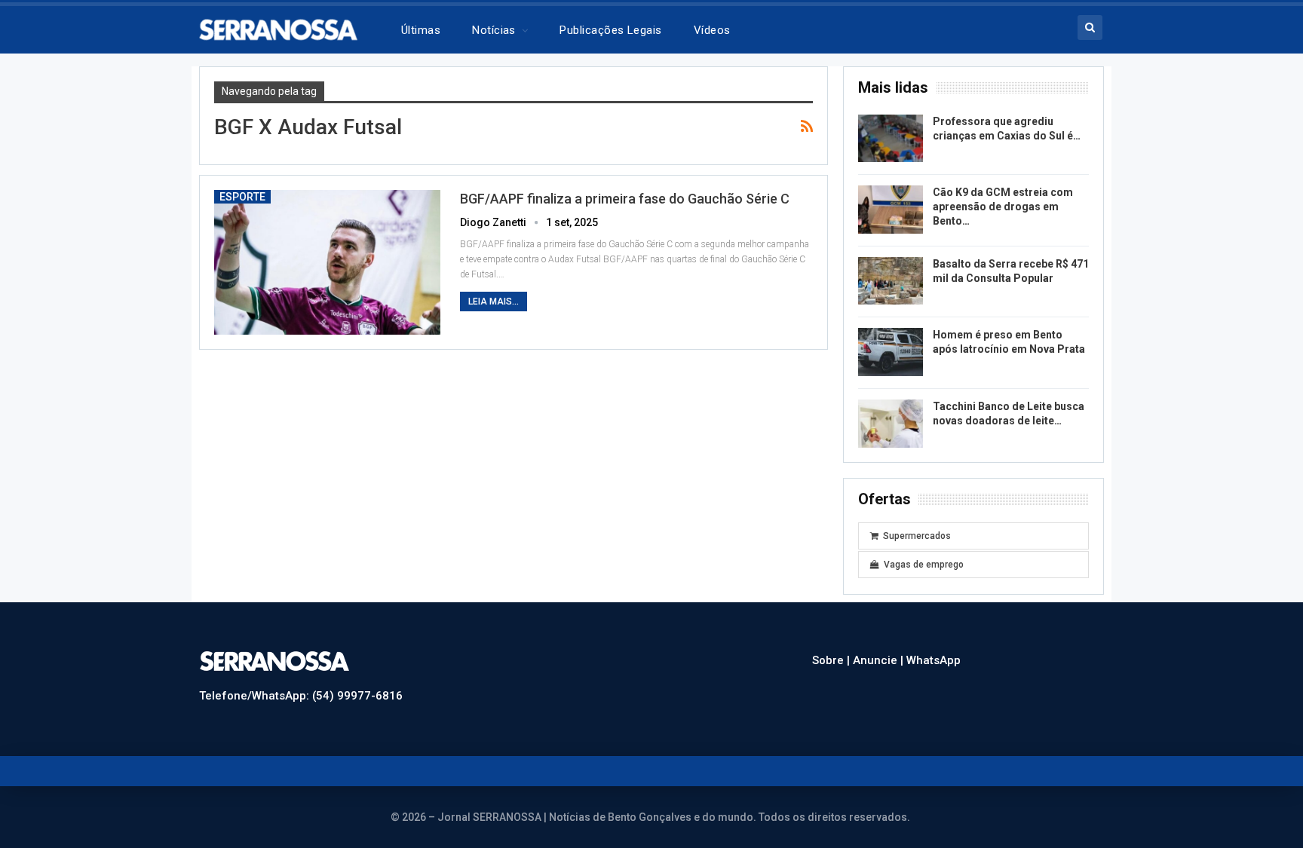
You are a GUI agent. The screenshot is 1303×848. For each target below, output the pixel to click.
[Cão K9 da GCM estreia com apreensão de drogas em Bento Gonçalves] (890, 209)
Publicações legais (610, 30)
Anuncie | (879, 660)
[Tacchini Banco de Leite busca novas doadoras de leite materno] (890, 424)
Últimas (420, 30)
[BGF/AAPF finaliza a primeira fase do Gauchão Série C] (327, 262)
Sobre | (832, 660)
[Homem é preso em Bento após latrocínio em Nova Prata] (890, 352)
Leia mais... (493, 301)
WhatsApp (933, 660)
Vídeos (712, 30)
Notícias (494, 30)
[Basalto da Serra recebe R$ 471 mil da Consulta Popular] (890, 281)
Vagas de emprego (924, 564)
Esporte (242, 197)
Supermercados (917, 536)
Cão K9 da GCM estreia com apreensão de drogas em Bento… (1003, 206)
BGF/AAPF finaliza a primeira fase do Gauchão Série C (624, 199)
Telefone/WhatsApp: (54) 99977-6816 (301, 696)
